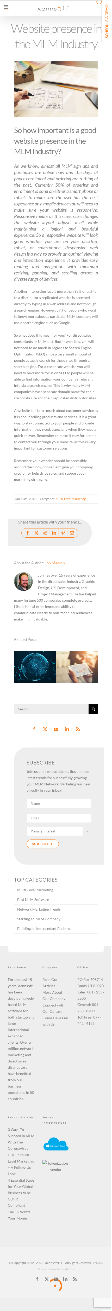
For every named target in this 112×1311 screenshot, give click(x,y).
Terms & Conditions (61, 1269)
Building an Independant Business (44, 928)
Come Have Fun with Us (55, 1021)
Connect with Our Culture (53, 1008)
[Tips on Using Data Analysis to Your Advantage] (77, 667)
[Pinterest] (63, 532)
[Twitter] (45, 729)
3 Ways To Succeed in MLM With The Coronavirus (21, 1139)
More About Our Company (53, 995)
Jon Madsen (55, 562)
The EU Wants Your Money (19, 1215)
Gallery (41, 653)
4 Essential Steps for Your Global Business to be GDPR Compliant (21, 1193)
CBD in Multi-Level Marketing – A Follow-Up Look (21, 1164)
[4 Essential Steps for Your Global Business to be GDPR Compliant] (35, 667)
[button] (23, 666)
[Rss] (78, 729)
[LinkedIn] (54, 532)
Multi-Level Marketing (71, 499)
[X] (36, 532)
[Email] (71, 532)
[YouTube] (56, 729)
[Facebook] (27, 532)
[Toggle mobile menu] (6, 7)
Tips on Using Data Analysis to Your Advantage (70, 656)
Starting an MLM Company (38, 919)
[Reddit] (45, 532)
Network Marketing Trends (39, 909)
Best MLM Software (33, 899)
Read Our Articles (50, 982)
